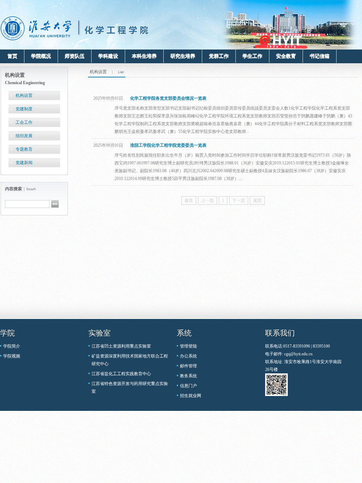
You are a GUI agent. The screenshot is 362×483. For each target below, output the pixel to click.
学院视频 (11, 356)
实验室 (99, 333)
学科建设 (108, 56)
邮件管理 (188, 365)
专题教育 (24, 149)
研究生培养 (182, 56)
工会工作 (24, 122)
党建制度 (24, 108)
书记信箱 (319, 56)
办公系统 (188, 356)
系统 (184, 333)
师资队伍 (74, 56)
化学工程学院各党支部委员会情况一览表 (168, 98)
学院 (7, 333)
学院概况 (41, 56)
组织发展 (24, 135)
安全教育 (286, 56)
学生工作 (252, 56)
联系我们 (280, 333)
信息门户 (188, 385)
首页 (12, 56)
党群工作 (219, 56)
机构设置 (24, 95)
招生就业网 (190, 395)
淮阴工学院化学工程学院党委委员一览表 (168, 145)
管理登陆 (188, 346)
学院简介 (11, 346)
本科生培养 (144, 56)
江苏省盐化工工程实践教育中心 (121, 373)
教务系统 (188, 375)
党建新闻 (24, 162)
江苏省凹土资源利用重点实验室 (121, 346)
